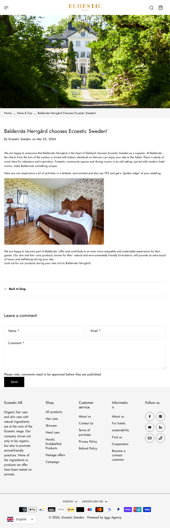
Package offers (55, 455)
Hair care (52, 419)
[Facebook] (149, 416)
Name (13, 331)
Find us (117, 437)
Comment (16, 343)
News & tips (24, 113)
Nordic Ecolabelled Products (53, 443)
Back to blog (17, 289)
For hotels (118, 423)
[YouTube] (149, 427)
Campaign (53, 462)
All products (54, 412)
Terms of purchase (85, 432)
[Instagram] (160, 416)
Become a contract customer (118, 455)
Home (8, 113)
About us (85, 416)
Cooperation (120, 444)
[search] (151, 7)
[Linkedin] (160, 427)
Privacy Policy (88, 441)
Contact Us (86, 423)
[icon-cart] (160, 7)
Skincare (51, 426)
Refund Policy (88, 448)
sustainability (120, 430)
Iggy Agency (112, 517)
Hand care (53, 432)
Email (96, 331)
